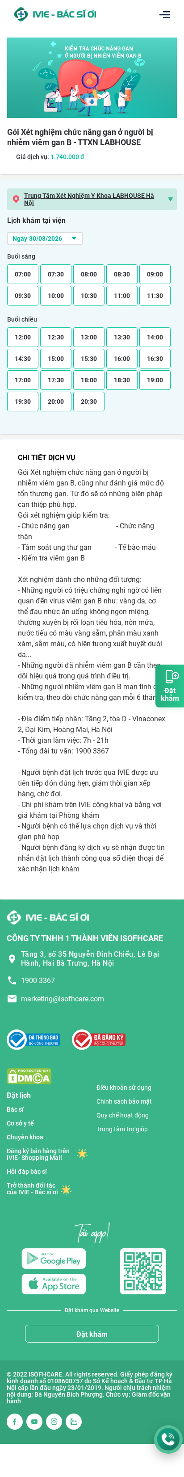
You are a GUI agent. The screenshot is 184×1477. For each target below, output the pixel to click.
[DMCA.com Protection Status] (29, 1075)
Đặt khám (92, 1334)
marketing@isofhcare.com (62, 999)
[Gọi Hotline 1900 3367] (168, 1439)
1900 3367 (38, 980)
